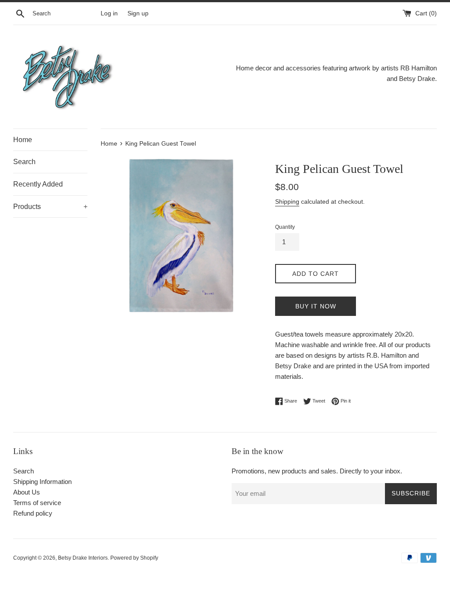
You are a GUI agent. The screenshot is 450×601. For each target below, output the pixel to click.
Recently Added (38, 184)
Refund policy (32, 513)
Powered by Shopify (134, 558)
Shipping (287, 201)
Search (24, 161)
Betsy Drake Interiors (83, 558)
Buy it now (315, 306)
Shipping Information (42, 481)
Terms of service (37, 502)
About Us (26, 492)
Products (50, 206)
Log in (109, 13)
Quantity (285, 227)
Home (22, 139)
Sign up (138, 13)
